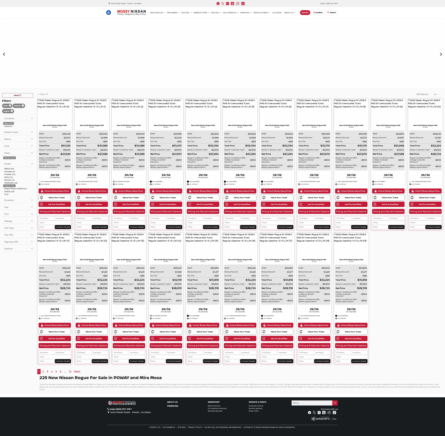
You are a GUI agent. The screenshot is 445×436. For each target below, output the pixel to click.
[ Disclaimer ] (429, 86)
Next (441, 54)
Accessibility (169, 427)
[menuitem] (18, 123)
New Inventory (214, 406)
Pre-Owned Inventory (217, 408)
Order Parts (254, 411)
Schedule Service (256, 406)
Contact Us (155, 427)
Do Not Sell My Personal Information (223, 427)
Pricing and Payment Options (55, 211)
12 (70, 371)
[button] (108, 12)
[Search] (335, 402)
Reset (16, 95)
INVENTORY (214, 402)
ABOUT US (172, 402)
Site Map (182, 427)
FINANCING (172, 406)
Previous (4, 54)
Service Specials (255, 408)
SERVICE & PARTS (258, 402)
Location (319, 12)
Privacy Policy (195, 427)
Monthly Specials (215, 411)
